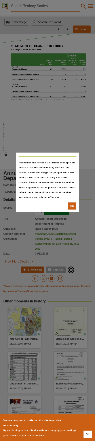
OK (72, 206)
